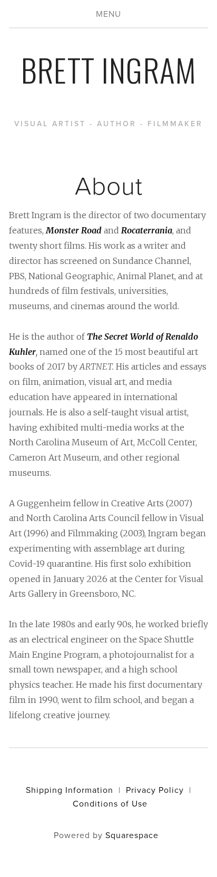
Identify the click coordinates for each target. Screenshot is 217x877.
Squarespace (132, 835)
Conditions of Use (110, 803)
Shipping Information (69, 790)
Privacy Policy (155, 790)
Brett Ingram (108, 69)
